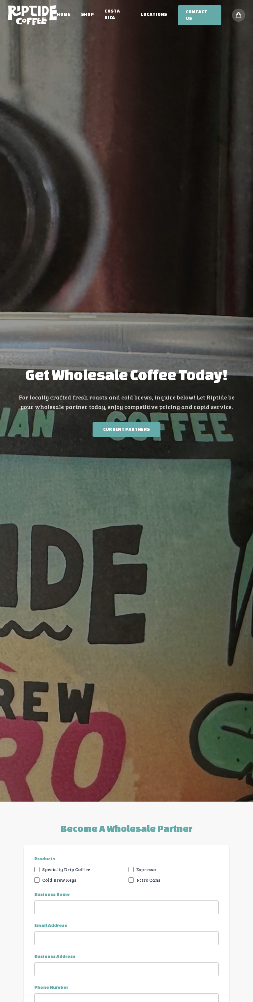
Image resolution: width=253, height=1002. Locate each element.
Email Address (50, 925)
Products (44, 858)
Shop (87, 14)
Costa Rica (112, 14)
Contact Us (196, 15)
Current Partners (126, 429)
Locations (154, 14)
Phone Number (51, 987)
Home (63, 14)
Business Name (52, 894)
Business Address (54, 956)
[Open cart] (238, 15)
